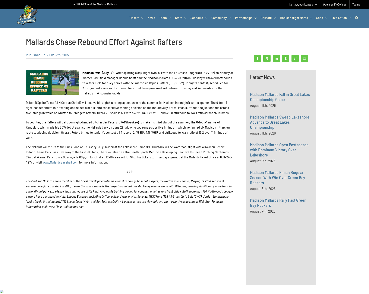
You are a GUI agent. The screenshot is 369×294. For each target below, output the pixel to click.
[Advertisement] (282, 258)
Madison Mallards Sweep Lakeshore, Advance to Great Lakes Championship (280, 122)
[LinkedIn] (276, 58)
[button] (356, 18)
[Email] (304, 58)
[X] (267, 58)
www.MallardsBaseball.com (60, 162)
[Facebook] (257, 58)
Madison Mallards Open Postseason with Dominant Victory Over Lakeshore (279, 149)
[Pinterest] (295, 58)
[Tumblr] (285, 58)
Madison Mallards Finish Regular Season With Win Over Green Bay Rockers (277, 177)
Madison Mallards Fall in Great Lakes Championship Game (280, 97)
